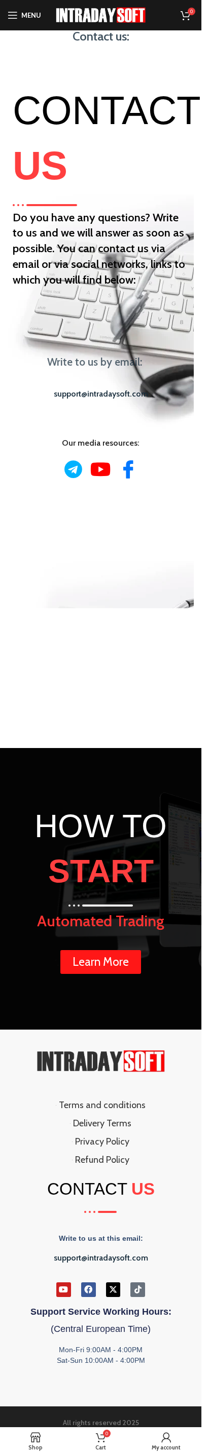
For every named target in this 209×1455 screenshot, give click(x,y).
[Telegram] (73, 469)
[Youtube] (100, 469)
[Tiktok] (137, 1289)
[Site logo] (100, 14)
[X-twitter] (113, 1289)
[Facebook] (128, 469)
